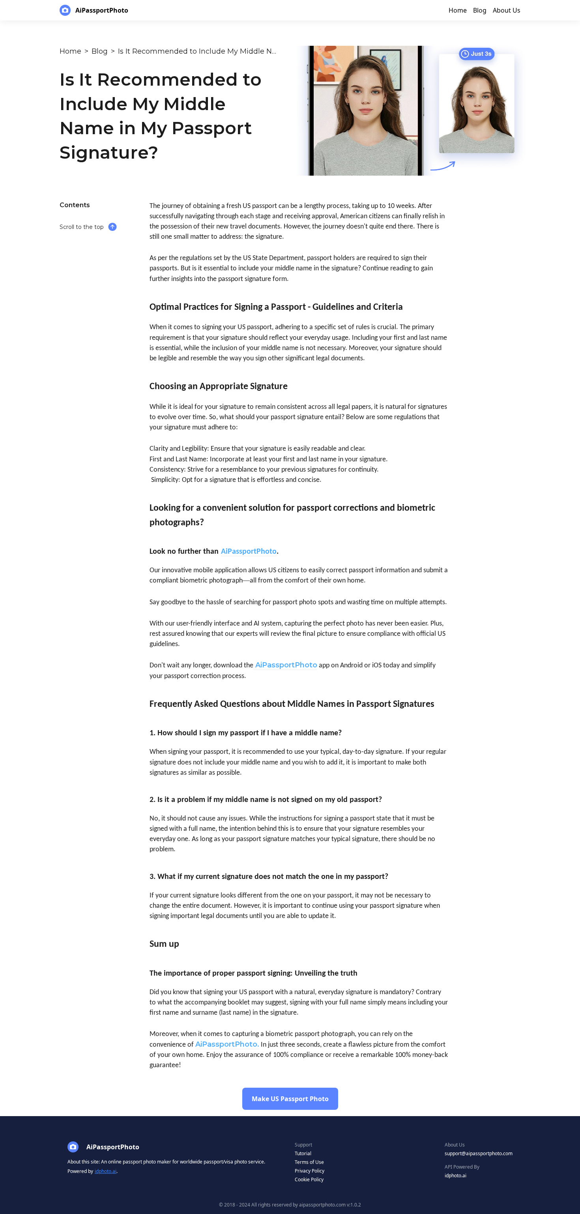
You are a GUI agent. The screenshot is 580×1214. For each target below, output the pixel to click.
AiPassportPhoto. (227, 1044)
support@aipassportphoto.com (479, 1153)
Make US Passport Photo (290, 1098)
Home (70, 51)
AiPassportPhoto (286, 665)
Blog (100, 51)
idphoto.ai (105, 1171)
